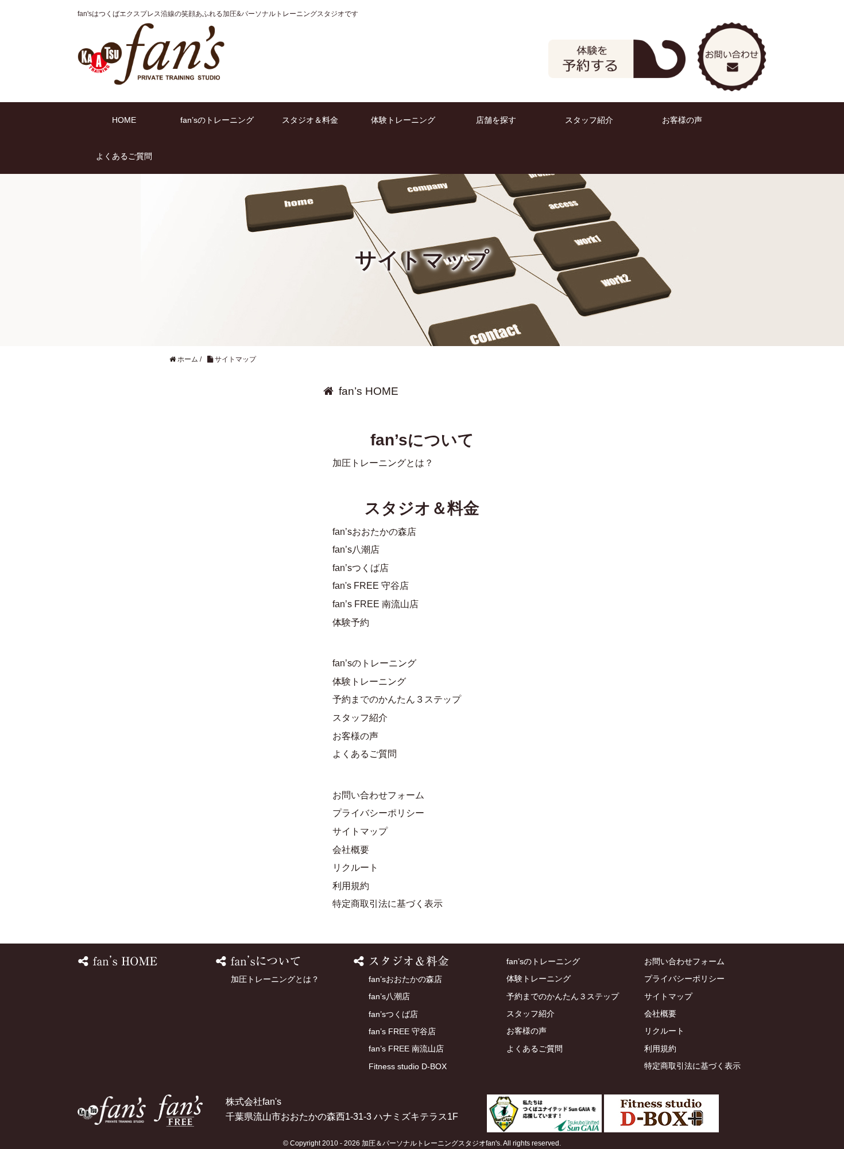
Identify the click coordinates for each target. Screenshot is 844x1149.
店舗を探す (496, 120)
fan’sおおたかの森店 (374, 532)
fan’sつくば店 (360, 568)
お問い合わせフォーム (378, 795)
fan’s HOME (368, 391)
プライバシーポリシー (378, 813)
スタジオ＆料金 (310, 120)
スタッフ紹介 (589, 120)
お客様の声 (682, 120)
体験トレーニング (403, 120)
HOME (124, 120)
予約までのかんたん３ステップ (396, 699)
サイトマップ (360, 831)
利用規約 (350, 886)
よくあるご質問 (124, 156)
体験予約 (617, 59)
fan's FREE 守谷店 (370, 586)
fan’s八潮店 (356, 549)
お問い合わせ (732, 56)
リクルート (355, 867)
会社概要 (350, 850)
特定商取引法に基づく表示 (387, 904)
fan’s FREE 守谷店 (402, 1031)
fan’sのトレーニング (217, 120)
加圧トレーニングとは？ (382, 463)
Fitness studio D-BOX (408, 1066)
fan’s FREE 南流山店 (375, 604)
